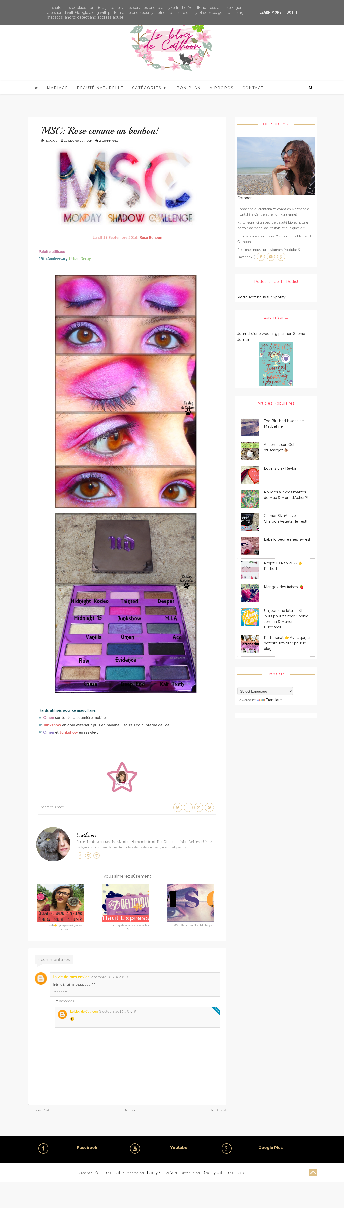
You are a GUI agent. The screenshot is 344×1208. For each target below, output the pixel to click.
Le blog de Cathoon (84, 1011)
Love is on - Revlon (280, 468)
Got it (292, 12)
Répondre (60, 992)
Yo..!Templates (109, 1172)
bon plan (189, 87)
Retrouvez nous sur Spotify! (261, 297)
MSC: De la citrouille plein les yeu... (195, 925)
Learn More (270, 12)
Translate (274, 700)
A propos (222, 87)
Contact (252, 87)
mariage (57, 87)
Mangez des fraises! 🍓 (284, 587)
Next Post (218, 1110)
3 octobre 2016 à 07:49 (117, 1011)
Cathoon (86, 835)
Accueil (130, 1110)
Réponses (66, 1001)
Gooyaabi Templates (226, 1172)
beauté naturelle (100, 87)
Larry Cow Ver (162, 1172)
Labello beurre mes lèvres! (287, 539)
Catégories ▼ (149, 87)
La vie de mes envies (71, 977)
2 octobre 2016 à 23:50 (109, 977)
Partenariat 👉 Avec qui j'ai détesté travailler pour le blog (287, 643)
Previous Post (38, 1110)
